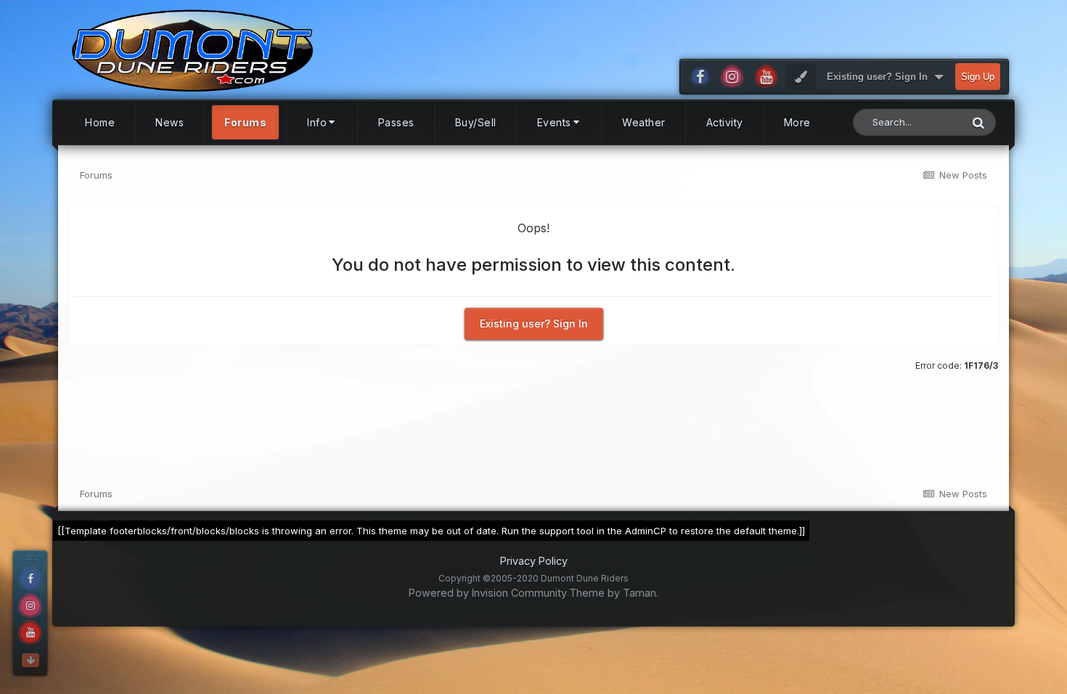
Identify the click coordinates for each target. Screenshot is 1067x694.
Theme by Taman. (613, 593)
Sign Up (977, 76)
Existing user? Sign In (880, 76)
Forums (245, 122)
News (169, 122)
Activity (724, 122)
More (797, 122)
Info (317, 122)
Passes (396, 122)
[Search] (978, 122)
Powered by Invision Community (488, 593)
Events (554, 122)
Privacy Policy (534, 561)
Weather (644, 122)
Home (100, 122)
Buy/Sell (475, 122)
